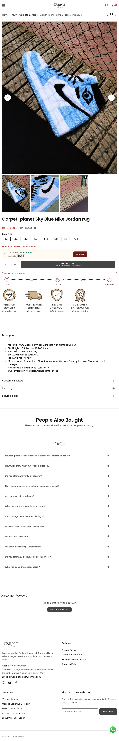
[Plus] (15, 264)
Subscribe (108, 711)
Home (5, 14)
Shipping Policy (69, 663)
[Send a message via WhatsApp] (113, 729)
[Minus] (5, 264)
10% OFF (80, 254)
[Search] (107, 5)
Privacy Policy (69, 649)
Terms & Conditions (72, 654)
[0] (113, 5)
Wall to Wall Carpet (13, 708)
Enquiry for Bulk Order (13, 717)
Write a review (59, 609)
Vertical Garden (10, 699)
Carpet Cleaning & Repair (16, 703)
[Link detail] (3, 682)
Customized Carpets (13, 713)
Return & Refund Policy (74, 659)
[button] (111, 97)
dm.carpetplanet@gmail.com (21, 676)
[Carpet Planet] (59, 5)
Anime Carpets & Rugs (24, 14)
